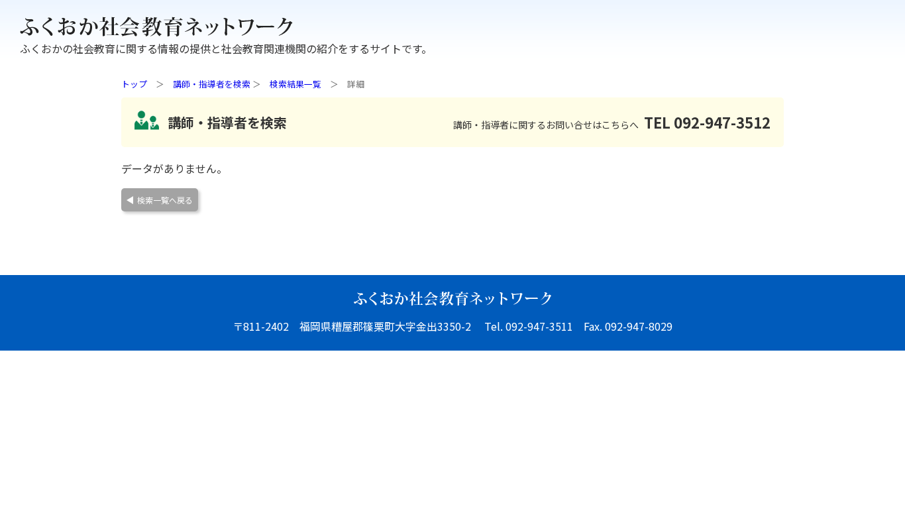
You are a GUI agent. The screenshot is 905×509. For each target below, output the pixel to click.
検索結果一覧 (295, 84)
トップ (134, 84)
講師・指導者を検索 (211, 84)
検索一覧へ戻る (165, 199)
